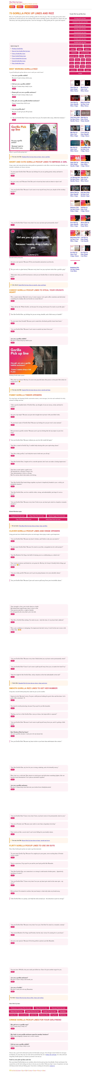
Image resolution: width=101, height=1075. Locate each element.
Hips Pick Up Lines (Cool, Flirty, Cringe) (74, 134)
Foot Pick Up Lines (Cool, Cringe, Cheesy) (74, 254)
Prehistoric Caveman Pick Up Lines (21, 1008)
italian (77, 63)
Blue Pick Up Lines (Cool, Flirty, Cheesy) (74, 149)
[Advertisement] (38, 32)
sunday (80, 73)
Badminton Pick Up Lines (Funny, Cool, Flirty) (74, 269)
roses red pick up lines (80, 35)
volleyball (74, 53)
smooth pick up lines (76, 46)
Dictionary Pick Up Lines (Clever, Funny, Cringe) (74, 209)
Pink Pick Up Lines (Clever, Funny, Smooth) (85, 119)
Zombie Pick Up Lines (49, 1011)
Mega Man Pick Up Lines (36, 516)
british (88, 60)
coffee (81, 56)
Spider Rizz (34, 1015)
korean (88, 66)
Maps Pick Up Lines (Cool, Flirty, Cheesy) (85, 179)
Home (12, 7)
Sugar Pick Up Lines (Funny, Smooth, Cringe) (74, 164)
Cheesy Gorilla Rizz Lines (18, 53)
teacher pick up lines (80, 25)
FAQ (26, 1070)
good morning (85, 53)
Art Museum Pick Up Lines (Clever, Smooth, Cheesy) (75, 179)
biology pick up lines (80, 29)
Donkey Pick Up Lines (33, 1011)
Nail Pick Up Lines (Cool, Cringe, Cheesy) (85, 209)
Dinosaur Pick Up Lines (58, 1008)
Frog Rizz (54, 1015)
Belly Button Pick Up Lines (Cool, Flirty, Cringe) (75, 239)
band (77, 66)
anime (80, 49)
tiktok (71, 60)
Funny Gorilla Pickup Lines (19, 56)
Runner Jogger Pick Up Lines (57, 516)
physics (87, 49)
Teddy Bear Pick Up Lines (53, 519)
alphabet (87, 56)
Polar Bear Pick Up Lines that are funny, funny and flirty (33, 526)
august (88, 70)
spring (88, 63)
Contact (30, 1070)
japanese (73, 70)
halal (83, 60)
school (72, 49)
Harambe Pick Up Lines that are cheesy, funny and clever (32, 683)
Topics (20, 7)
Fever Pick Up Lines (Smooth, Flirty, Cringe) (74, 224)
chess (71, 63)
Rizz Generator (31, 7)
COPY (14, 80)
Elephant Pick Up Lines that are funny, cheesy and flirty (36, 157)
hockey (77, 60)
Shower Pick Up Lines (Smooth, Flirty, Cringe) (74, 194)
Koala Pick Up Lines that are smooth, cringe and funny (32, 285)
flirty (82, 63)
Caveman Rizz (24, 1015)
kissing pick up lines (80, 18)
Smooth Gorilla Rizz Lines (18, 61)
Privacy (39, 1070)
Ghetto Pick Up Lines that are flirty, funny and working (29, 997)
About (43, 1070)
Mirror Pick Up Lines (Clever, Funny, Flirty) (85, 224)
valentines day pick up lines (80, 22)
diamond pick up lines (80, 32)
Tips (23, 1070)
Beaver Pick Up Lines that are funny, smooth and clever (36, 840)
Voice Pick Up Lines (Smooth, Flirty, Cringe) (74, 104)
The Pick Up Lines (15, 2)
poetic (80, 70)
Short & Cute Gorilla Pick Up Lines (21, 51)
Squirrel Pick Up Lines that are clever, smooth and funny (36, 390)
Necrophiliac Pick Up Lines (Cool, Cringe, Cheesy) (85, 149)
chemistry (87, 46)
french (82, 66)
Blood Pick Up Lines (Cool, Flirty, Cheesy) (85, 89)
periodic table (74, 56)
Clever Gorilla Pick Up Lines (19, 58)
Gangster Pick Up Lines (18, 516)
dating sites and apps (51, 1054)
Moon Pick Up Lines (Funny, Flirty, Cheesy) (74, 89)
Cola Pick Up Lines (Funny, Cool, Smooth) (84, 239)
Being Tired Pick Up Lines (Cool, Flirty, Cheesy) (85, 104)
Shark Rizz (63, 1015)
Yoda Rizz (63, 1011)
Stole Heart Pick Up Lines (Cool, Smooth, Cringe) (85, 194)
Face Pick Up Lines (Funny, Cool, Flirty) (84, 254)
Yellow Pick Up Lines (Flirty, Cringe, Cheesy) (85, 164)
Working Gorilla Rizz (17, 48)
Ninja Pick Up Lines (41, 1008)
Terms (34, 1070)
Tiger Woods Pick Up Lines (23, 519)
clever (71, 66)
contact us (52, 1066)
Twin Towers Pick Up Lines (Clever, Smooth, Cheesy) (75, 119)
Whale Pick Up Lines (17, 1011)
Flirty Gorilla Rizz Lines (18, 63)
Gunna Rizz (13, 1015)
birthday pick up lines (80, 39)
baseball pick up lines (80, 42)
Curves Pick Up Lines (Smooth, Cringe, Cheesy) (85, 134)
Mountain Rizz (44, 1015)
